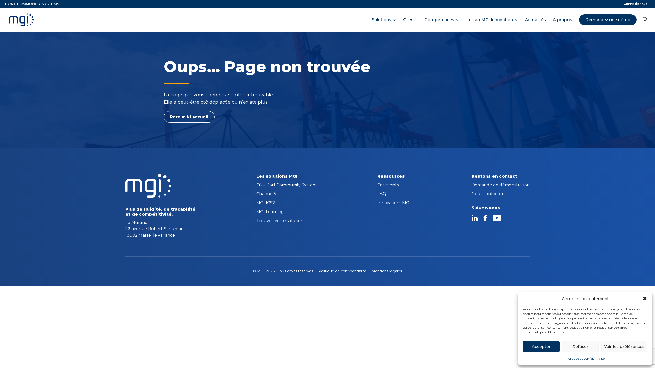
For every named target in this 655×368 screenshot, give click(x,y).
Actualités (535, 20)
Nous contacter (488, 194)
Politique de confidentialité (585, 358)
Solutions (381, 20)
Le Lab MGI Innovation (489, 20)
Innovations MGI (394, 203)
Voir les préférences (624, 346)
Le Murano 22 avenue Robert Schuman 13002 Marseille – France (154, 229)
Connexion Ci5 (635, 4)
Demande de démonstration (501, 185)
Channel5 (266, 194)
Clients (410, 20)
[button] (644, 298)
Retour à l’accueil (189, 116)
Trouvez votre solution (279, 221)
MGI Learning (270, 212)
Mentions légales (387, 271)
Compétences (439, 20)
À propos (562, 20)
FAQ (381, 194)
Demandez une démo (607, 19)
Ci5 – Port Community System (286, 185)
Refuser (580, 346)
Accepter (541, 346)
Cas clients (388, 185)
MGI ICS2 (265, 203)
